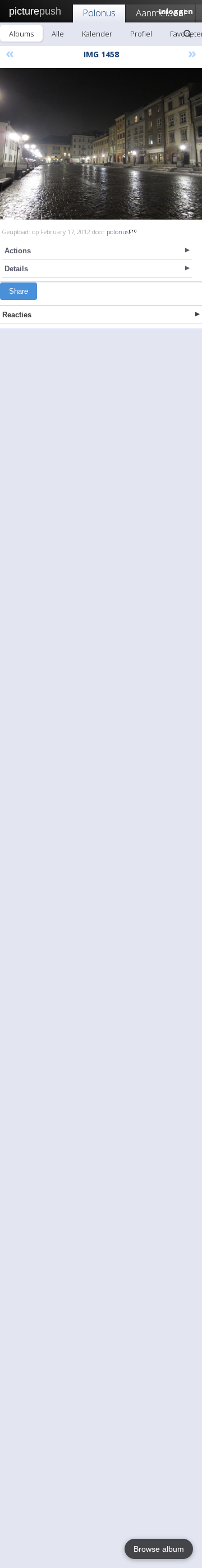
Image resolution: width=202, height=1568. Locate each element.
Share (18, 291)
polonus (117, 231)
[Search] (187, 34)
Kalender (97, 34)
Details (16, 269)
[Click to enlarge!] (101, 144)
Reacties (16, 315)
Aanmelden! (160, 12)
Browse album (159, 1548)
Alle (58, 34)
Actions (17, 251)
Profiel (141, 34)
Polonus (99, 12)
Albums (21, 34)
